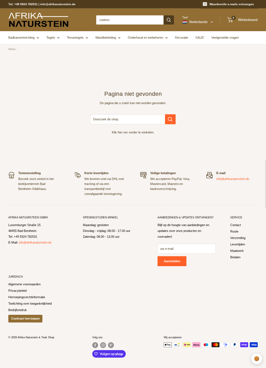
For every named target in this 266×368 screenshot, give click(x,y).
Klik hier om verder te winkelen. (133, 132)
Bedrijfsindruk (17, 310)
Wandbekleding (105, 37)
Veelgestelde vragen (225, 37)
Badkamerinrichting (21, 37)
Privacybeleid (17, 290)
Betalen (235, 257)
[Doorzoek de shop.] (170, 119)
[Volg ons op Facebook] (95, 345)
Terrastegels (75, 37)
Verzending (237, 238)
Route (234, 231)
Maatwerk (237, 250)
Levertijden (237, 244)
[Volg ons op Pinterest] (111, 345)
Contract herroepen (25, 318)
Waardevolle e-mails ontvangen (231, 4)
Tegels (50, 37)
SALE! (199, 37)
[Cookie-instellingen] (256, 358)
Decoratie (181, 37)
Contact (235, 225)
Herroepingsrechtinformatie (26, 297)
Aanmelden (172, 261)
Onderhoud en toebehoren (145, 37)
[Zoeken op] (169, 20)
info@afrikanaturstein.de (232, 179)
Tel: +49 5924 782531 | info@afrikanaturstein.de (41, 4)
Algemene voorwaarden (24, 284)
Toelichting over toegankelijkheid (30, 303)
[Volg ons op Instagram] (103, 345)
